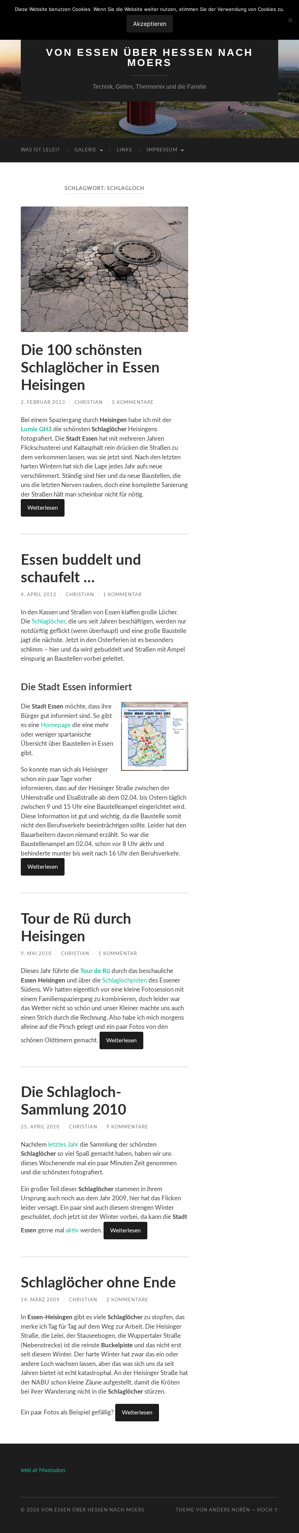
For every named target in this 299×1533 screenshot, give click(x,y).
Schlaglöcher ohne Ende (98, 1283)
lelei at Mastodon (43, 1470)
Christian (88, 402)
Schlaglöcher (48, 621)
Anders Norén (229, 1510)
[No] (290, 20)
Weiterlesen (42, 508)
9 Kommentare (127, 1127)
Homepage (56, 725)
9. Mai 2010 (36, 953)
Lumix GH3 (36, 429)
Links (124, 150)
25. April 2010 (40, 1127)
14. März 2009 (40, 1300)
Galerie (85, 150)
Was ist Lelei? (40, 150)
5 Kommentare (133, 402)
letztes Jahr (63, 1145)
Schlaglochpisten (124, 980)
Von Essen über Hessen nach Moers (149, 57)
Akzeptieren (149, 23)
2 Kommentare (127, 1300)
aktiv (72, 1230)
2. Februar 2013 (43, 402)
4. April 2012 (39, 594)
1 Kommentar (122, 594)
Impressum (162, 150)
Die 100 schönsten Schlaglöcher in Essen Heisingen (90, 368)
